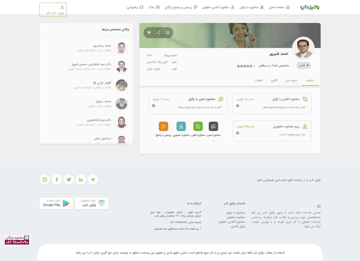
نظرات (258, 80)
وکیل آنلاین (238, 226)
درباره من (291, 80)
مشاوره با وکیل (235, 212)
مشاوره (310, 80)
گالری (274, 80)
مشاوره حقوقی (236, 217)
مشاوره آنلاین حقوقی (231, 221)
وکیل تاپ (93, 253)
